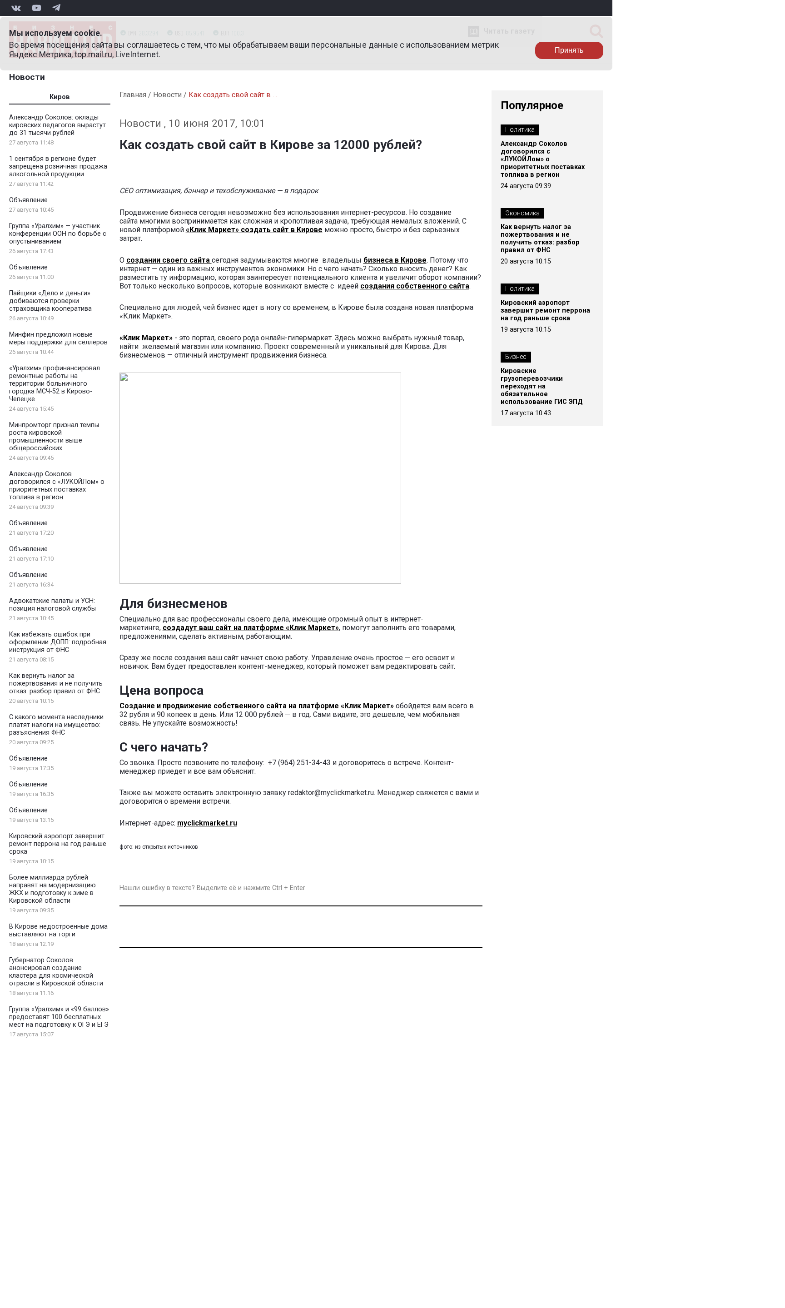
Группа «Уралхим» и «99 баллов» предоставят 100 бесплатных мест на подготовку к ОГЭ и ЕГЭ (59, 1017)
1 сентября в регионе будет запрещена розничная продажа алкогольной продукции (58, 166)
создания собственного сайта (414, 286)
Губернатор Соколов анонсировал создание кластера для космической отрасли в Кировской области (56, 971)
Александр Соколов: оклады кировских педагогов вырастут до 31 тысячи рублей (57, 125)
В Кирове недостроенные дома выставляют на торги (58, 930)
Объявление (28, 200)
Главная (132, 94)
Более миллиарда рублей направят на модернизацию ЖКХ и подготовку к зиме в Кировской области (52, 889)
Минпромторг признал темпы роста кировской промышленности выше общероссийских (54, 436)
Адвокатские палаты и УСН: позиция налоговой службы (52, 604)
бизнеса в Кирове (395, 260)
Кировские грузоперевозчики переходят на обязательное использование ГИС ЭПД (542, 386)
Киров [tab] (60, 97)
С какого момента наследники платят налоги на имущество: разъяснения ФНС (56, 724)
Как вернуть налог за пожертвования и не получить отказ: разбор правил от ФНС (56, 683)
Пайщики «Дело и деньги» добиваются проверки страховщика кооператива (50, 301)
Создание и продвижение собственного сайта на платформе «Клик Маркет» (257, 705)
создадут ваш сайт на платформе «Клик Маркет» (251, 627)
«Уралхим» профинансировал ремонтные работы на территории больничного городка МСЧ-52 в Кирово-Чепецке (54, 383)
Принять (569, 50)
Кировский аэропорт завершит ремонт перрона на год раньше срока (57, 843)
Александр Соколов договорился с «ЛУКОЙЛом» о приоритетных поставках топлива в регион (56, 485)
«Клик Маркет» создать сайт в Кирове (254, 229)
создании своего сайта (169, 260)
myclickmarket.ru (207, 823)
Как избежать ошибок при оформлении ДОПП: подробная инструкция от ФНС (57, 642)
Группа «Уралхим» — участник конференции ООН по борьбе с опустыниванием (57, 233)
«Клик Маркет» (146, 337)
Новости (27, 77)
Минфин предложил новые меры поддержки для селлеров (58, 338)
